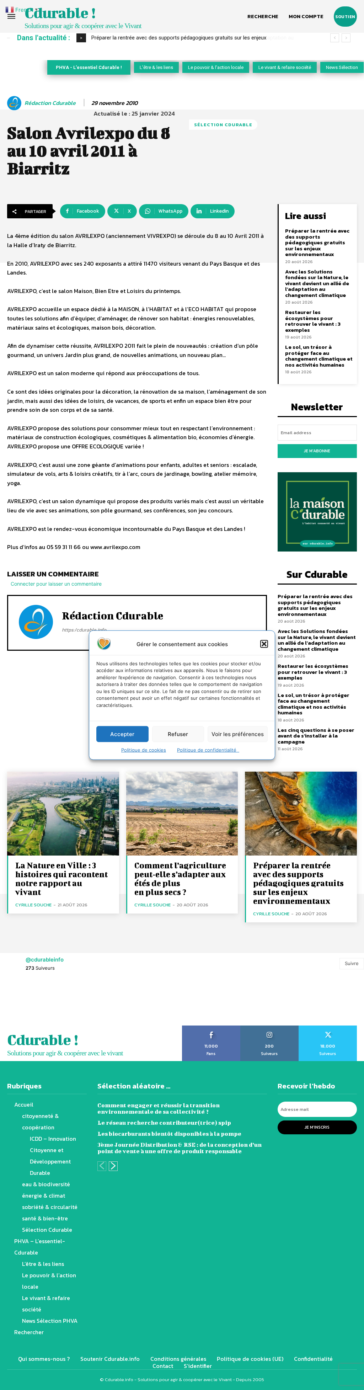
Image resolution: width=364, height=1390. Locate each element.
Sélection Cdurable (223, 124)
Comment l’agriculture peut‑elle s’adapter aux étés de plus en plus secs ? (180, 878)
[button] (264, 644)
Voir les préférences (238, 733)
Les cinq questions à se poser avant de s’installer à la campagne (316, 736)
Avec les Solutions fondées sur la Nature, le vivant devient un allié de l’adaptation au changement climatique (317, 283)
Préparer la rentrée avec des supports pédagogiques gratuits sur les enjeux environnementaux (317, 242)
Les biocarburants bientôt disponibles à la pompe (169, 1133)
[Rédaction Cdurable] (15, 103)
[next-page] (113, 1166)
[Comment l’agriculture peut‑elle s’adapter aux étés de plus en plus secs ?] (182, 814)
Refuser (178, 733)
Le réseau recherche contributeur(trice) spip (164, 1122)
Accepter (122, 733)
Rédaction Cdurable (50, 103)
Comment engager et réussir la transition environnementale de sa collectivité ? (158, 1108)
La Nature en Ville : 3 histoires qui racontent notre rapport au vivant (61, 878)
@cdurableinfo (45, 959)
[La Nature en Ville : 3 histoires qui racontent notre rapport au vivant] (63, 814)
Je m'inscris (317, 1127)
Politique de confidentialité (208, 750)
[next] (346, 37)
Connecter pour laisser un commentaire (56, 584)
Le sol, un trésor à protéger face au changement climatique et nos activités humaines (319, 356)
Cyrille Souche (33, 904)
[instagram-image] (23, 1003)
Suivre (352, 963)
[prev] (334, 37)
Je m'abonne (317, 451)
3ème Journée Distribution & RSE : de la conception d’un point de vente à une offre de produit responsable (179, 1147)
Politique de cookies (143, 750)
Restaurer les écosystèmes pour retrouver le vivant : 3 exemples (313, 321)
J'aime (211, 1028)
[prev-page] (101, 1166)
